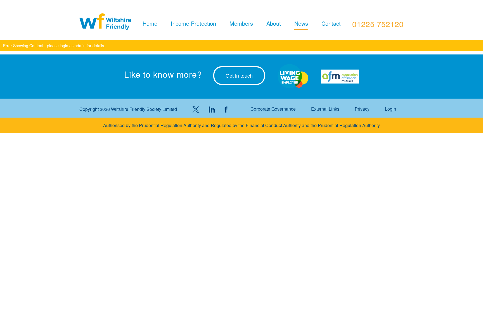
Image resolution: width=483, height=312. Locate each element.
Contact (331, 23)
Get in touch (239, 75)
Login (390, 109)
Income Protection (193, 23)
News (301, 23)
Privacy (362, 109)
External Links (325, 109)
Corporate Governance (273, 109)
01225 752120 (378, 23)
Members (241, 23)
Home (150, 23)
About (273, 23)
